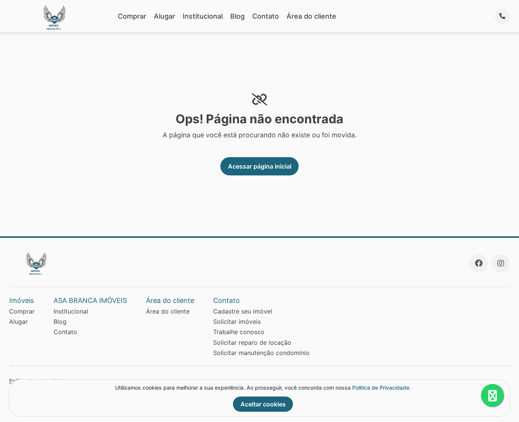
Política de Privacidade (380, 387)
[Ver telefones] (502, 16)
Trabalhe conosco (238, 332)
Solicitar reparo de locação (252, 342)
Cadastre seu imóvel (242, 311)
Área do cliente (311, 16)
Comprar (132, 16)
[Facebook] (479, 263)
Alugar (164, 16)
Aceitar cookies (263, 404)
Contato (265, 16)
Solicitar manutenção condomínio (261, 353)
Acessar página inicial (259, 166)
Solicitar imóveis (237, 321)
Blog (237, 16)
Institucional (203, 16)
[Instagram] (501, 263)
